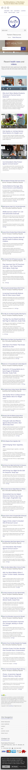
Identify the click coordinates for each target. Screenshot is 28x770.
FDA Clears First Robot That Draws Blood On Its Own (14, 345)
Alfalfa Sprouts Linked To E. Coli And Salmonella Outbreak (13, 212)
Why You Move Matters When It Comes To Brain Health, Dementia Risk (13, 574)
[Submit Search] (23, 48)
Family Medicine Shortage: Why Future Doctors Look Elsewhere (13, 187)
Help (12, 10)
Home (9, 37)
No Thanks (14, 766)
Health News (8, 52)
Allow (6, 766)
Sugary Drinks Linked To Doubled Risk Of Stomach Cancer (13, 522)
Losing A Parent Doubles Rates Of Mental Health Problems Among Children (13, 239)
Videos (17, 52)
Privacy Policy (4, 733)
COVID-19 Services (5, 724)
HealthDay (11, 706)
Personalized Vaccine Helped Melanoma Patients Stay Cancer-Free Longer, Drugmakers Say (13, 496)
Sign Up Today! (12, 12)
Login (18, 12)
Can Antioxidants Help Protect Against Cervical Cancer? (12, 163)
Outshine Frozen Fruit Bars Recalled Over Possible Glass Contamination (14, 649)
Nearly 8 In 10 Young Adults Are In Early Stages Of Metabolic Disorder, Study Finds (13, 371)
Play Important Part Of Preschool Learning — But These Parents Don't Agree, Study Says (13, 266)
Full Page (15, 201)
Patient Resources (5, 721)
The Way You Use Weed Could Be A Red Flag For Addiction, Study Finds (14, 320)
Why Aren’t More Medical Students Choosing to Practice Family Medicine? (14, 95)
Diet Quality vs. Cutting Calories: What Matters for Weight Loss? (13, 132)
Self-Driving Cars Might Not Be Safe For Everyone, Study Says (14, 471)
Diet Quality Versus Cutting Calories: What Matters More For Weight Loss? (14, 396)
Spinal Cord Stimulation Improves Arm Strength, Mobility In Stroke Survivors (13, 623)
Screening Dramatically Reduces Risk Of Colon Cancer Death (13, 294)
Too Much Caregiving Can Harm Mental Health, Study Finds (12, 599)
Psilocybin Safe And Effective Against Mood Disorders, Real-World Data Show (12, 422)
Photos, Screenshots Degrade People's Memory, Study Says (12, 675)
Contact (3, 726)
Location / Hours (5, 731)
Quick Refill (17, 10)
